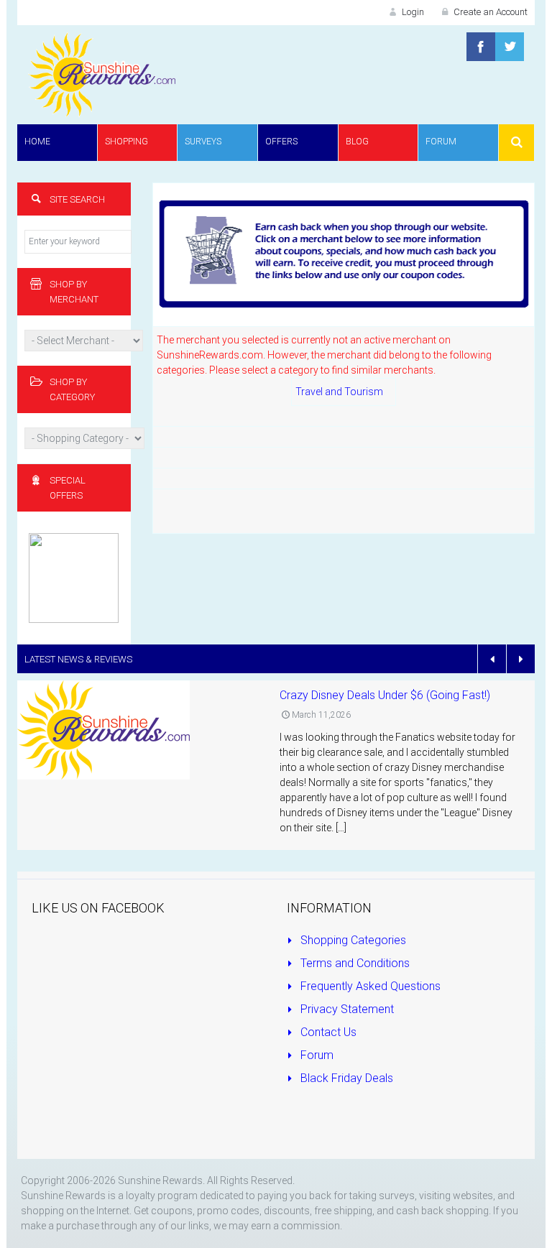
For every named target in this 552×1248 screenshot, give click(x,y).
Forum (316, 1055)
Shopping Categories (352, 940)
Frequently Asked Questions (369, 986)
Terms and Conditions (354, 963)
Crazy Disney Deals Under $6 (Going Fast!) (385, 695)
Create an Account (489, 11)
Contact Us (327, 1032)
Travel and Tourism (339, 391)
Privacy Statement (346, 1009)
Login (412, 11)
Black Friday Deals (345, 1078)
